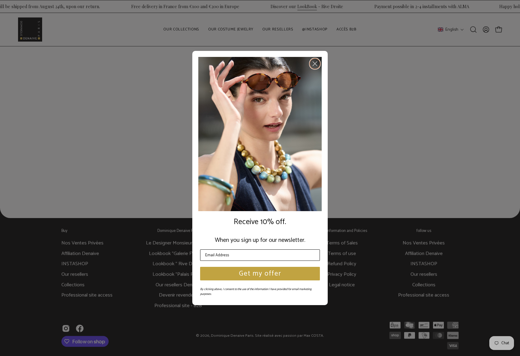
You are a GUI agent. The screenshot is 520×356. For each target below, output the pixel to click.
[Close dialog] (315, 63)
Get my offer (260, 273)
